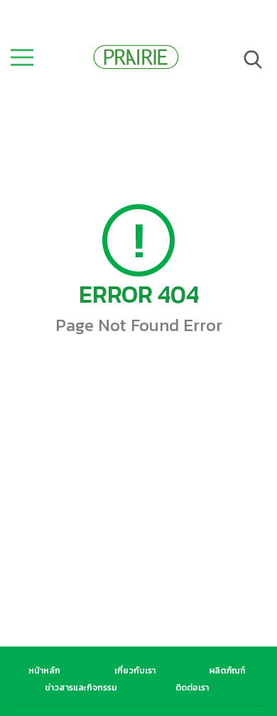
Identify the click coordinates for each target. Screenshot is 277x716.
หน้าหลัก (44, 670)
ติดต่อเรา (192, 687)
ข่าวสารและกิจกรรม (81, 687)
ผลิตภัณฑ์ (227, 670)
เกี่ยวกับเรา (135, 670)
